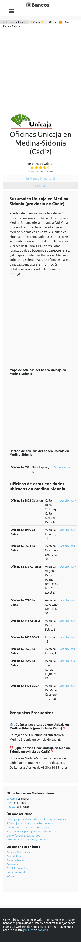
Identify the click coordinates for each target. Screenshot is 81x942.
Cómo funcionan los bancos (23, 835)
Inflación (12, 876)
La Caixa (12, 798)
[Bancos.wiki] (37, 5)
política (28, 930)
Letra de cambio (16, 872)
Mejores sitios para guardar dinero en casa (32, 831)
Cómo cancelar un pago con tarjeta (28, 827)
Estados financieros (18, 852)
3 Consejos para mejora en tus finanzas (30, 823)
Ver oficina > (62, 467)
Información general (40, 178)
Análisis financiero (18, 868)
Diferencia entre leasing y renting (27, 839)
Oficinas (40, 185)
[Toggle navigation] (11, 11)
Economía (12, 864)
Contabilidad (14, 856)
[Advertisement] (40, 71)
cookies (43, 930)
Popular (11, 806)
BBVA (10, 802)
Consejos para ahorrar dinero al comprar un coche (37, 819)
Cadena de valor (17, 860)
